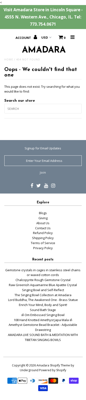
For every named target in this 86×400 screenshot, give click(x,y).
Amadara (43, 365)
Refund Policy (43, 233)
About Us (42, 223)
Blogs (43, 213)
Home (8, 59)
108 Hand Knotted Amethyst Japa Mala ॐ (43, 320)
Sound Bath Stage (43, 310)
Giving (43, 218)
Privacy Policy (43, 248)
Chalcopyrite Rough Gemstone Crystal (43, 280)
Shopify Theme (60, 365)
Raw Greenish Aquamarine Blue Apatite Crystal (43, 285)
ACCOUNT (24, 37)
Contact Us (43, 228)
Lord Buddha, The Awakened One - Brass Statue (43, 300)
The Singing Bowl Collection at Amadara (43, 295)
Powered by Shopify (52, 370)
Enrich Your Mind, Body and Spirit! (43, 305)
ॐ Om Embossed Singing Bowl (42, 315)
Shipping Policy (43, 238)
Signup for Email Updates (43, 148)
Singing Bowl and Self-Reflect (43, 290)
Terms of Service (43, 243)
